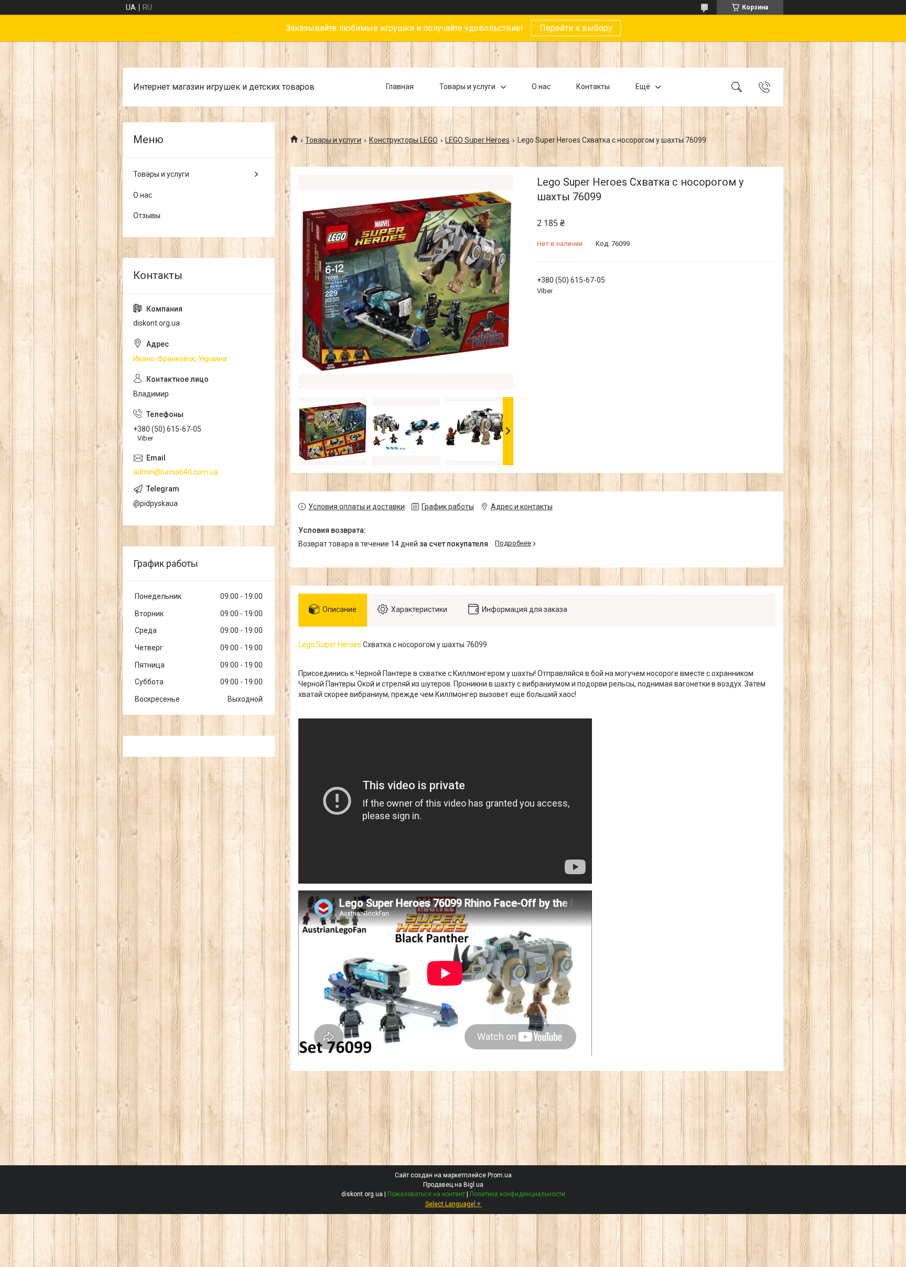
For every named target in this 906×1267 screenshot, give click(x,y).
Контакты (593, 86)
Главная (400, 86)
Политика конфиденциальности (517, 1194)
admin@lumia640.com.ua (175, 472)
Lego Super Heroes (329, 644)
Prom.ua (500, 1175)
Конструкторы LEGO (403, 140)
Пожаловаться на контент (426, 1194)
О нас (541, 86)
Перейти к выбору (576, 28)
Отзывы (146, 215)
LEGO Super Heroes (477, 140)
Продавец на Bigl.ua (453, 1184)
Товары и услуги (467, 86)
